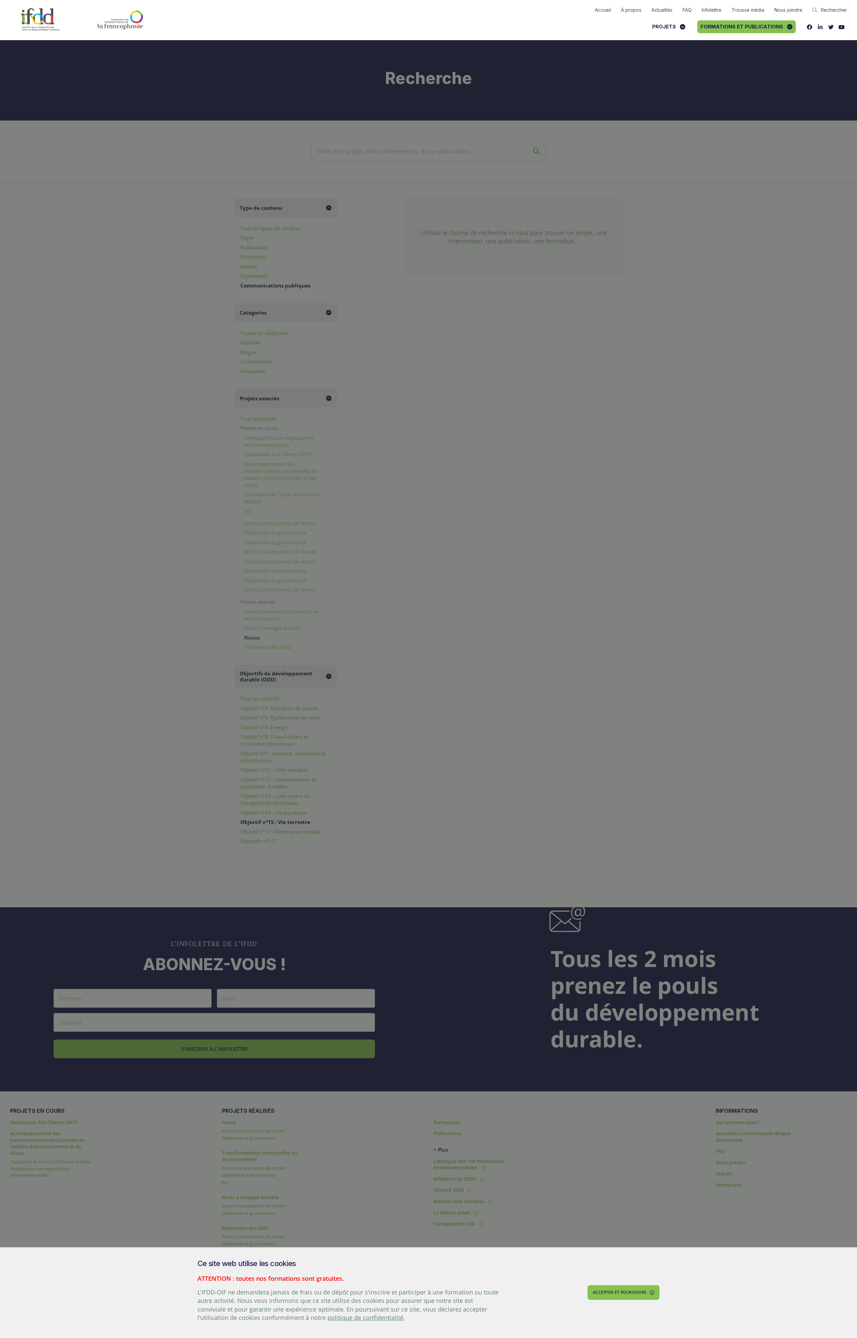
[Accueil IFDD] (40, 20)
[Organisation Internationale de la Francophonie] (120, 20)
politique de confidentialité (365, 1318)
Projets (664, 26)
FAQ (687, 10)
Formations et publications (742, 26)
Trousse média (747, 10)
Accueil (603, 10)
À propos (631, 10)
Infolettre (711, 10)
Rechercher (834, 10)
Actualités (662, 10)
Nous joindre (788, 10)
